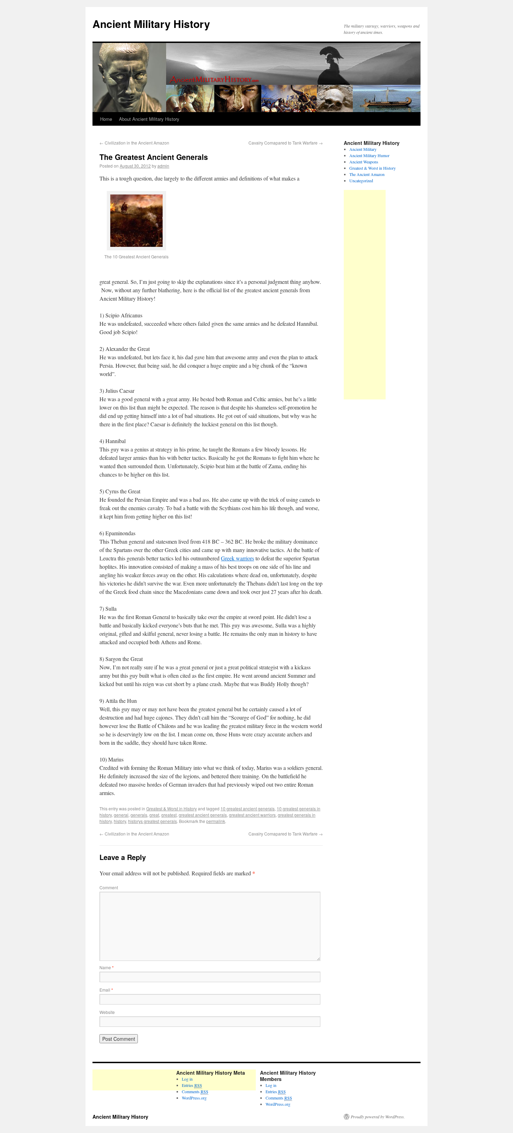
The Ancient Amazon (367, 174)
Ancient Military (363, 149)
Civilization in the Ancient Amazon (134, 143)
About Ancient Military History (149, 119)
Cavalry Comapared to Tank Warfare (285, 143)
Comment (108, 887)
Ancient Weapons (363, 161)
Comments (195, 1091)
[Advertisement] (365, 294)
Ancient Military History (151, 23)
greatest (169, 815)
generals (139, 815)
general (121, 815)
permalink (215, 821)
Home (106, 119)
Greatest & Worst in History (171, 808)
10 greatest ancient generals (248, 808)
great (154, 815)
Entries (276, 1091)
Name (106, 967)
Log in (271, 1085)
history (120, 821)
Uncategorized (361, 180)
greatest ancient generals (203, 815)
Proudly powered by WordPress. (378, 1116)
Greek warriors (237, 558)
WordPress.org (194, 1098)
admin (163, 166)
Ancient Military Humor (369, 155)
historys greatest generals (152, 821)
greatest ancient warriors (252, 815)
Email (106, 990)
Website (107, 1012)
